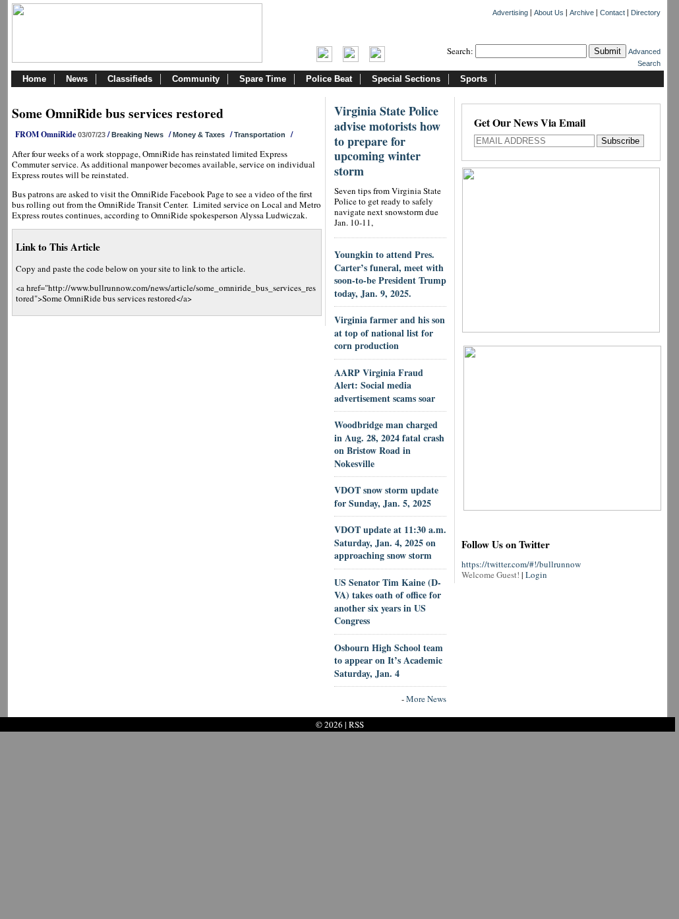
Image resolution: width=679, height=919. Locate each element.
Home (34, 79)
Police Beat (329, 79)
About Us (549, 12)
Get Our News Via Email (529, 123)
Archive (582, 12)
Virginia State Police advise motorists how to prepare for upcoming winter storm (387, 140)
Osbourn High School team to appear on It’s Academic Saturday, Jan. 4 (388, 660)
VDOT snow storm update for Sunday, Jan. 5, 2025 (386, 496)
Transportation (259, 135)
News (77, 79)
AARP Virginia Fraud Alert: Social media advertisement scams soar (384, 385)
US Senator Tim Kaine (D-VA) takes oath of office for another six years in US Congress (387, 601)
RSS (356, 724)
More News (426, 699)
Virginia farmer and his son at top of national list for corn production (389, 332)
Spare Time (262, 79)
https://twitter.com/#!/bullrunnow (521, 564)
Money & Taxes (199, 135)
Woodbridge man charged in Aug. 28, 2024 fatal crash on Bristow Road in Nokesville (389, 444)
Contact (612, 12)
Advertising (510, 12)
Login (536, 575)
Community (196, 79)
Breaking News (137, 135)
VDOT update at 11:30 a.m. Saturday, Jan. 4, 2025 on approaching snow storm (390, 542)
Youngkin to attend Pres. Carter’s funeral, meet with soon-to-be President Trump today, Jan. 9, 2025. (390, 273)
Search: (460, 51)
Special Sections (406, 79)
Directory (646, 12)
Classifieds (129, 79)
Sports (473, 79)
